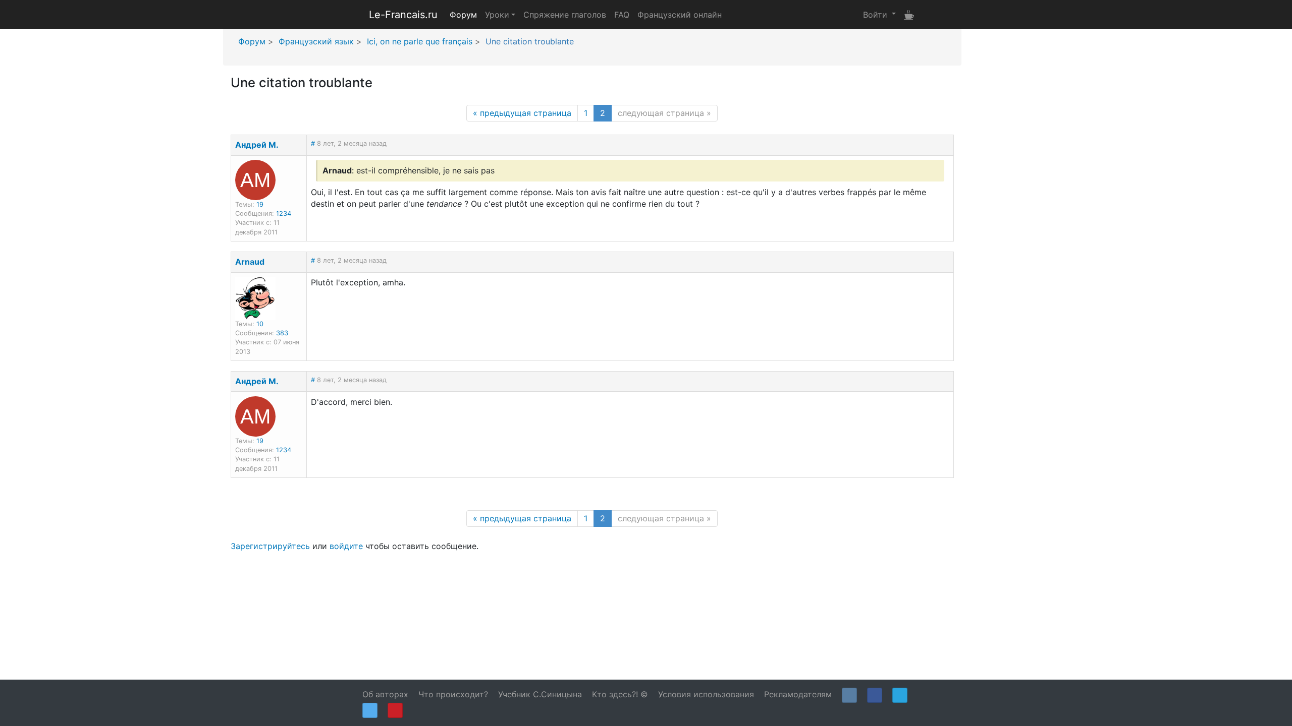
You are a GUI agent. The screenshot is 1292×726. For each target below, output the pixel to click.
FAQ (621, 15)
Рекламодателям (798, 694)
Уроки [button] (497, 15)
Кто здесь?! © (620, 694)
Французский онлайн (679, 15)
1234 (283, 213)
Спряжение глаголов (564, 15)
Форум (463, 15)
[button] (879, 14)
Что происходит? (453, 694)
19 (259, 204)
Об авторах (385, 694)
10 (259, 324)
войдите (346, 546)
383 (282, 333)
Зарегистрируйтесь (270, 546)
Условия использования (706, 694)
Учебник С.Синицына (540, 694)
